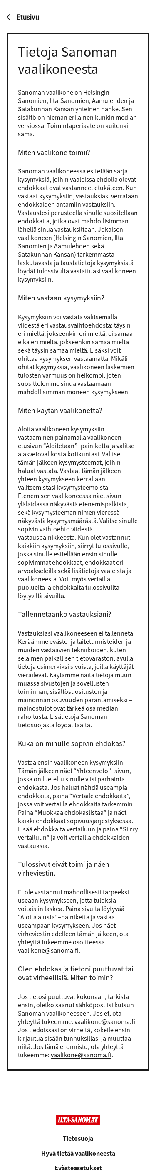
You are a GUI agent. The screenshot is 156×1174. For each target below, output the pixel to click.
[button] (78, 1168)
